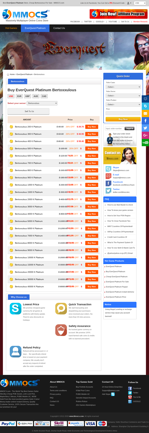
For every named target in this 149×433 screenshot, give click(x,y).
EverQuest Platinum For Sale (117, 282)
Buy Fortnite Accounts (84, 387)
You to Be (137, 397)
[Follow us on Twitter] (145, 128)
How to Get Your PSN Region (119, 216)
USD (11, 96)
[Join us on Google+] (145, 135)
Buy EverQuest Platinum (115, 272)
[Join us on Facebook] (145, 120)
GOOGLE (137, 401)
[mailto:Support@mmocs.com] (145, 113)
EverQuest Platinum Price (116, 297)
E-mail (116, 174)
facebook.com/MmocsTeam (123, 185)
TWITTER (88, 22)
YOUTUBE (113, 22)
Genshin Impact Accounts (86, 398)
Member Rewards (140, 22)
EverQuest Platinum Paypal (117, 287)
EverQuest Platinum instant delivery (120, 292)
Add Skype (106, 394)
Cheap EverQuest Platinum (116, 277)
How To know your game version (120, 210)
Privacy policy (55, 394)
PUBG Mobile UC (83, 394)
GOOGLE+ (100, 22)
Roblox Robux (81, 401)
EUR (19, 96)
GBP (27, 96)
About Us (53, 387)
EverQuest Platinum (15, 3)
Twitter (116, 189)
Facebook (118, 182)
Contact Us (59, 28)
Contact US (54, 401)
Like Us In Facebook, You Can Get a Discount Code (102, 3)
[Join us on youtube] (145, 142)
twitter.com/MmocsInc (121, 192)
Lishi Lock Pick (29, 394)
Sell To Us (125, 22)
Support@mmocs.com (121, 178)
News (52, 405)
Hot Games (11, 28)
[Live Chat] (145, 99)
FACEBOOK (75, 22)
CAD (44, 96)
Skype (116, 167)
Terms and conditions (58, 391)
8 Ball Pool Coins (83, 391)
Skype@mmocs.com (121, 170)
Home (12, 74)
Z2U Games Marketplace (86, 405)
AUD (36, 96)
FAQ (51, 398)
